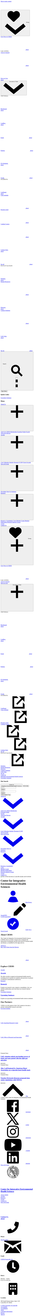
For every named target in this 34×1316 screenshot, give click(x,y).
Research (4, 984)
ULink (16, 178)
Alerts (2, 1310)
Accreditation (4, 1308)
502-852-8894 (4, 1240)
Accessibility (4, 1307)
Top (26, 1096)
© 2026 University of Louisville (9, 1305)
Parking (17, 150)
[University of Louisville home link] (17, 9)
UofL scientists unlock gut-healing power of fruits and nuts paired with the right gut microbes (15, 1058)
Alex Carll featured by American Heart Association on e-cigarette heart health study (15, 1069)
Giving (2, 1199)
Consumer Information (6, 1311)
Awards (3, 973)
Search (3, 789)
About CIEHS (4, 1195)
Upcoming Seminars (7, 995)
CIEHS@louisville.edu (7, 1259)
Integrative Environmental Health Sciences (11, 785)
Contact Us (4, 1201)
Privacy (3, 1313)
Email (16, 137)
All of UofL (25, 786)
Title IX (3, 1314)
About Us (3, 945)
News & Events (5, 1165)
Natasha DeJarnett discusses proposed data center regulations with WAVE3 (15, 1079)
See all (16, 264)
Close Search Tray (5, 794)
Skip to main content (6, 1)
